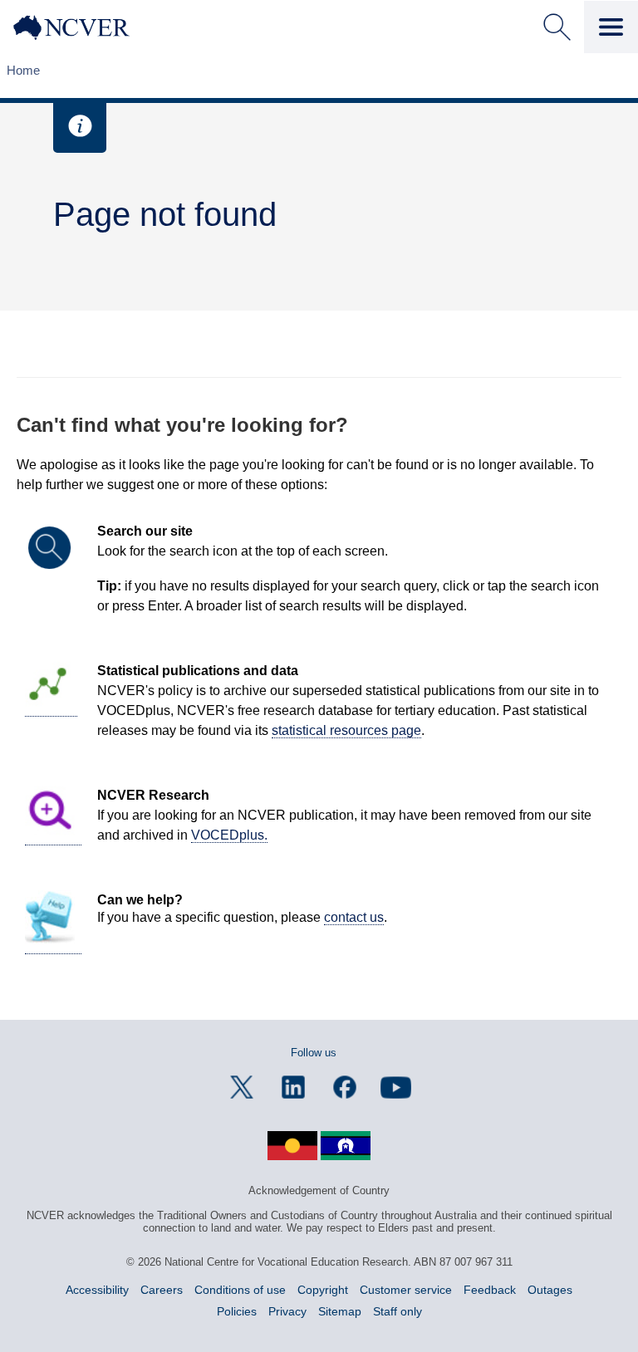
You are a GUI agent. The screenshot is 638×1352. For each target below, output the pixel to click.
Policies (237, 1311)
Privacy (287, 1311)
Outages (550, 1289)
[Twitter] (241, 1087)
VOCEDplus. (229, 835)
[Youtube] (396, 1087)
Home (23, 70)
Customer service (406, 1289)
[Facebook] (344, 1087)
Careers (161, 1289)
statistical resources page (346, 730)
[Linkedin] (293, 1087)
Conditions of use (240, 1289)
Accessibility (97, 1289)
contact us (354, 917)
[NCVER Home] (84, 27)
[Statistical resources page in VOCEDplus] (51, 709)
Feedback (490, 1289)
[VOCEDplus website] (53, 837)
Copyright (322, 1289)
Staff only (397, 1311)
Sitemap (339, 1311)
